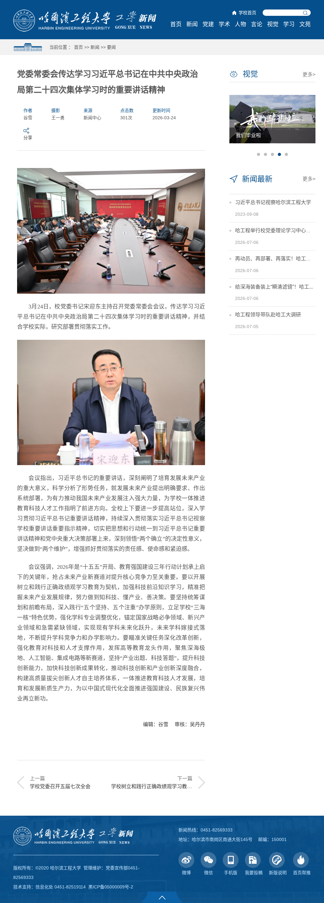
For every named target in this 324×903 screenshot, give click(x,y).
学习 (289, 24)
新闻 (192, 24)
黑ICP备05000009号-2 (110, 886)
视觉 (272, 24)
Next (308, 125)
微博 (186, 872)
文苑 (305, 24)
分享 (27, 137)
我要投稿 (254, 872)
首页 (176, 24)
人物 (240, 24)
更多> (308, 74)
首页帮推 (302, 872)
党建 (208, 24)
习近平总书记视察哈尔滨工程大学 (273, 202)
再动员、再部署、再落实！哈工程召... (277, 258)
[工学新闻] (84, 20)
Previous (237, 125)
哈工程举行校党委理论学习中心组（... (277, 230)
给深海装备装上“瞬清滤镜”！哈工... (274, 287)
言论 (256, 24)
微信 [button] (208, 872)
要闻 (111, 47)
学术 (224, 24)
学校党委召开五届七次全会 (60, 786)
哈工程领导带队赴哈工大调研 (268, 314)
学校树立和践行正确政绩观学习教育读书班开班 (164, 786)
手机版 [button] (230, 872)
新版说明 (278, 872)
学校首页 (247, 12)
